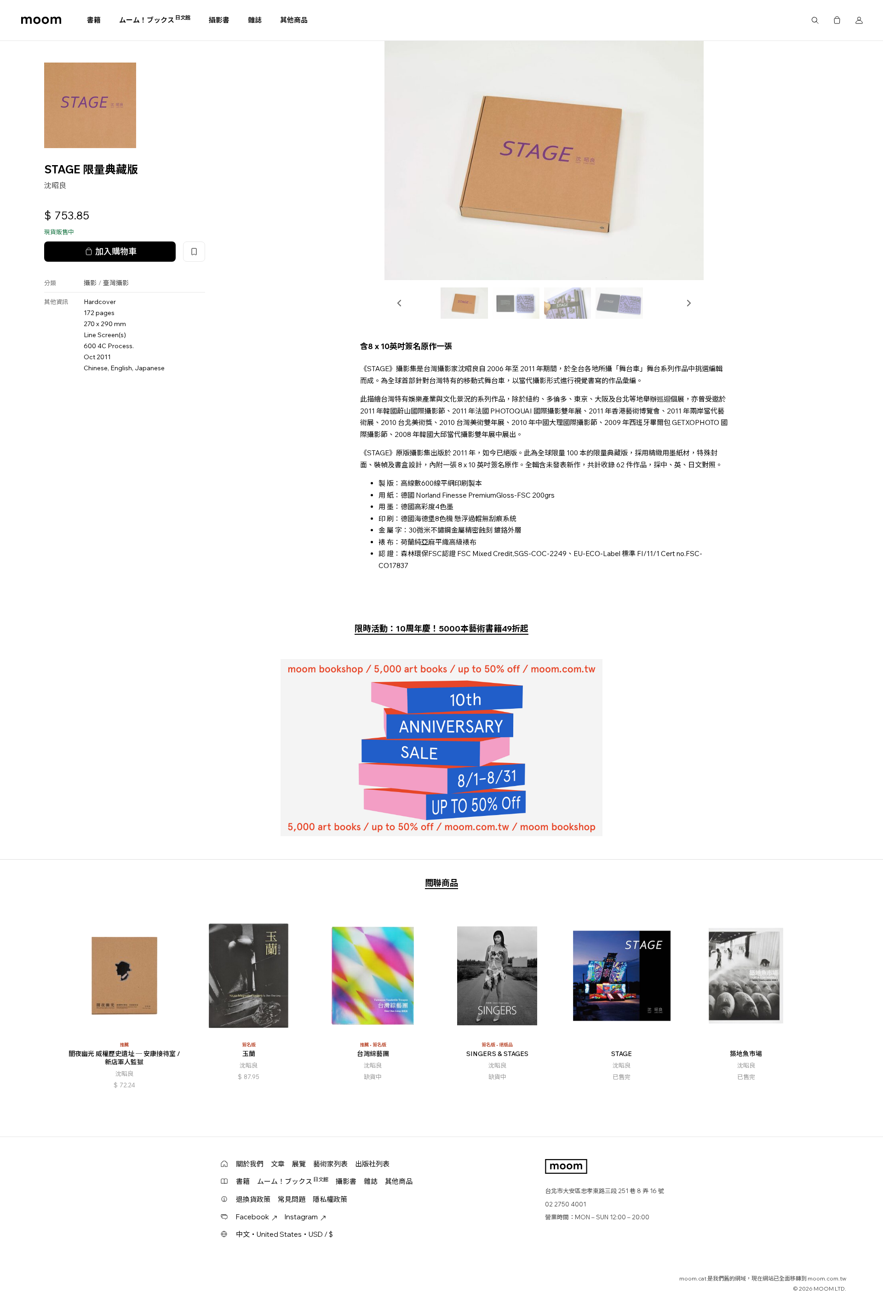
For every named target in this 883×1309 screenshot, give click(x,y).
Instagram (301, 1216)
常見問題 (291, 1199)
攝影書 (219, 20)
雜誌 (255, 20)
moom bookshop (41, 20)
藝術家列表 (330, 1164)
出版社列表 (372, 1164)
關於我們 (250, 1164)
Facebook (252, 1216)
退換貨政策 (253, 1199)
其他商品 (294, 20)
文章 (278, 1164)
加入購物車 (116, 252)
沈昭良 (55, 185)
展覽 (299, 1164)
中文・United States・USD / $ (284, 1234)
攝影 (90, 283)
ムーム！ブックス (154, 19)
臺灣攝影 (116, 283)
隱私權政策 (330, 1199)
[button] (400, 303)
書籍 (94, 20)
